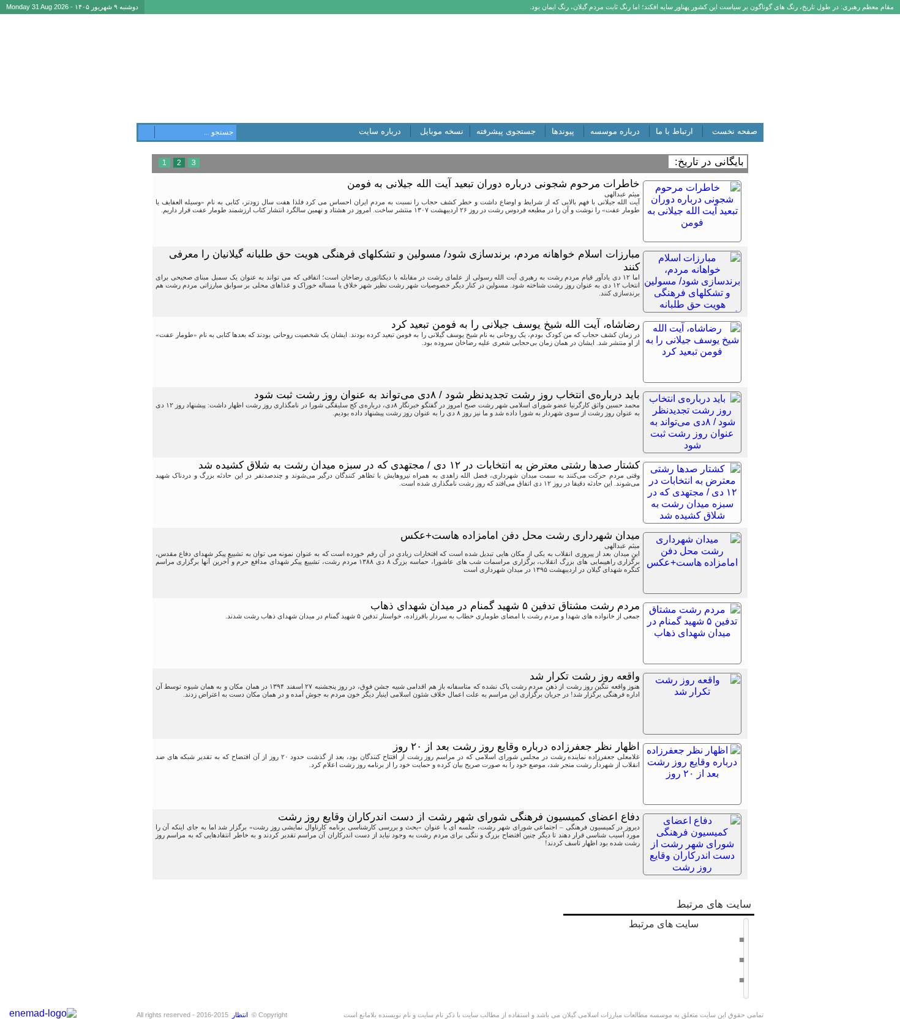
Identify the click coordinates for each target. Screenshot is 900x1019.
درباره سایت (380, 131)
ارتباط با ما (674, 131)
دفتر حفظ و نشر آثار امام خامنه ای (689, 939)
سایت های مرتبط (683, 951)
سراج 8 (726, 959)
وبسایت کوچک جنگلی (707, 979)
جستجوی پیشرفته (506, 131)
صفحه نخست (734, 131)
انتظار (240, 1014)
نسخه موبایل (441, 131)
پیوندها (563, 131)
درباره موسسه (615, 131)
